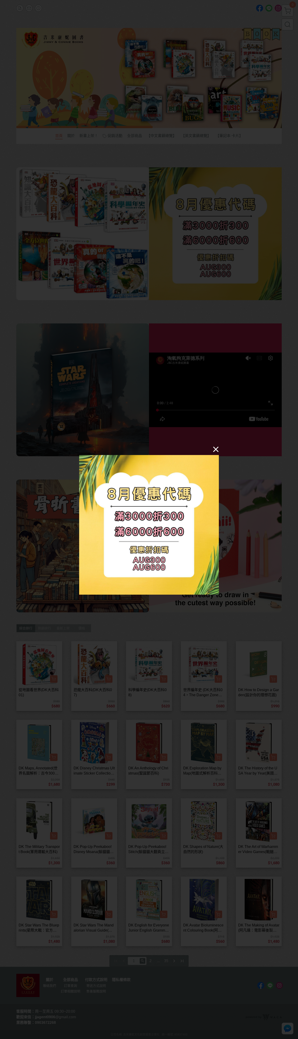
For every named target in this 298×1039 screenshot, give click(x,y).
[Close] (215, 449)
